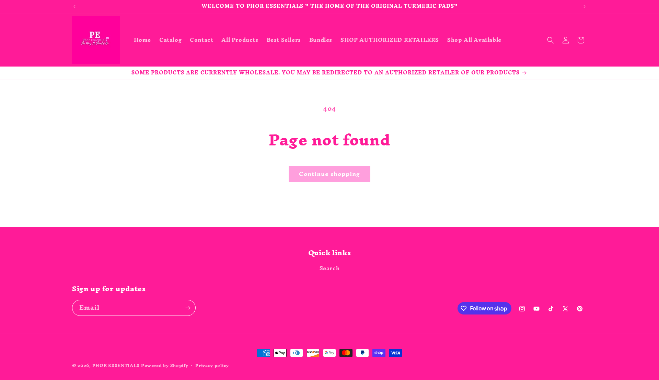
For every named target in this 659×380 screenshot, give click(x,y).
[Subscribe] (187, 308)
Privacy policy (212, 366)
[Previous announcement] (74, 6)
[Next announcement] (584, 6)
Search (330, 269)
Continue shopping (329, 173)
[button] (550, 40)
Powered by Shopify (164, 365)
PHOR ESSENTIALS (116, 365)
